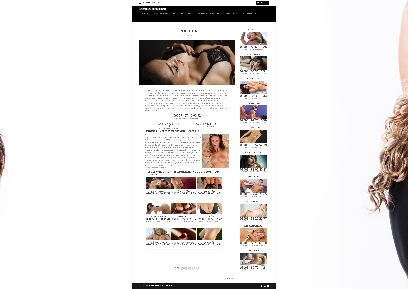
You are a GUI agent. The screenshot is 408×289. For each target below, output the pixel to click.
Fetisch (190, 14)
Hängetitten (210, 242)
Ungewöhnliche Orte (212, 18)
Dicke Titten (209, 190)
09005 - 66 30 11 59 (184, 193)
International (216, 14)
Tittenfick (209, 216)
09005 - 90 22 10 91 (210, 244)
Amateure (144, 14)
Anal (155, 14)
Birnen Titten (183, 190)
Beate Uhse (164, 14)
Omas (235, 14)
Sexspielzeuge (159, 18)
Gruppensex (202, 14)
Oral (242, 14)
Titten (188, 18)
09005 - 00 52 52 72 (210, 219)
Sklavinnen (171, 18)
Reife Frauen (251, 14)
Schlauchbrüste (158, 216)
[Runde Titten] (187, 62)
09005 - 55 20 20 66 (184, 219)
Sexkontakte (145, 18)
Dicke (173, 14)
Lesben (227, 14)
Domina (181, 14)
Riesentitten (184, 216)
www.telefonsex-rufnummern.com (161, 285)
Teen (181, 18)
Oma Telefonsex (157, 3)
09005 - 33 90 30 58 (184, 244)
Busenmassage (158, 190)
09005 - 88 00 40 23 (210, 193)
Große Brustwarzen (184, 242)
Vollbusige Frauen (158, 242)
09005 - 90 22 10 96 (158, 244)
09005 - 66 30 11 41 (158, 219)
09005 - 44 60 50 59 (158, 193)
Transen (197, 18)
